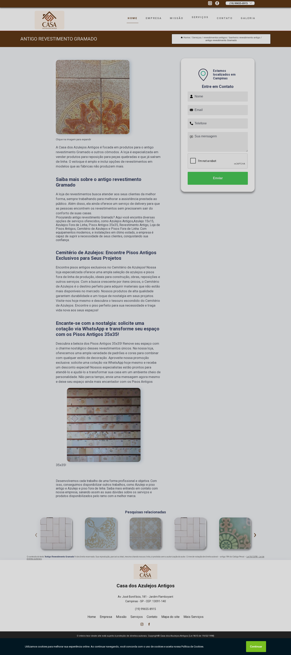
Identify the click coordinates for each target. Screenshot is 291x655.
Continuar (256, 646)
